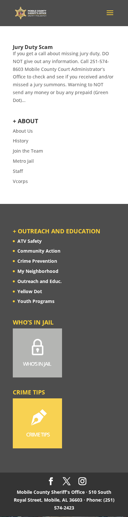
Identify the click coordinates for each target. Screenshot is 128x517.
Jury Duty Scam (33, 47)
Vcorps (20, 181)
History (20, 141)
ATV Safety (29, 241)
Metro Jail (23, 161)
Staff (18, 171)
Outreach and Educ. (39, 281)
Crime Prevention (37, 261)
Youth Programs (35, 301)
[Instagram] (82, 481)
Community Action (38, 251)
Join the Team (28, 151)
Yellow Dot (29, 291)
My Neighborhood (37, 271)
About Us (23, 131)
